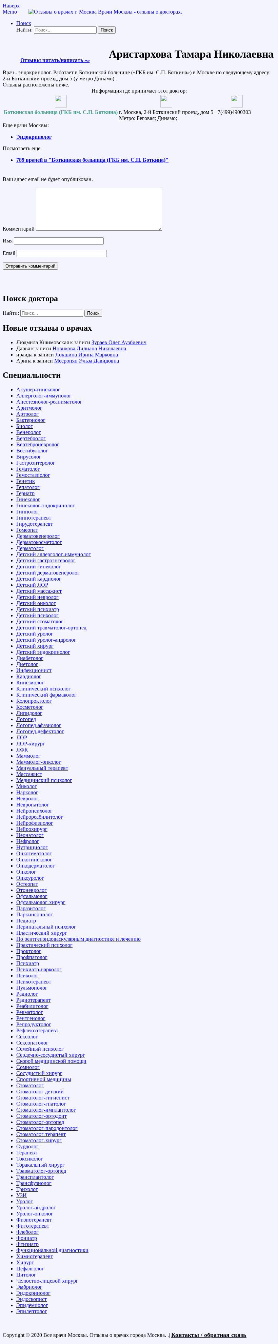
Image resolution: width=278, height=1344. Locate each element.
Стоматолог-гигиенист (43, 1097)
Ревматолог (29, 1012)
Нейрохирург (31, 829)
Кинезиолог (30, 682)
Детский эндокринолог (43, 652)
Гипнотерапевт (33, 518)
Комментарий (19, 229)
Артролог (27, 414)
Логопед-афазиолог (38, 725)
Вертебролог (31, 438)
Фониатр (26, 1238)
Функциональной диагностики (52, 1250)
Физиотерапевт (34, 1220)
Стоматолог (30, 1085)
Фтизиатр (27, 1244)
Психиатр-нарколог (39, 969)
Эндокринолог (34, 137)
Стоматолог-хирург (39, 1140)
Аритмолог (29, 408)
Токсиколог (29, 1159)
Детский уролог (34, 634)
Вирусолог (28, 457)
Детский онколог (36, 603)
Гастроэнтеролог (35, 463)
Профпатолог (31, 957)
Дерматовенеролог (38, 536)
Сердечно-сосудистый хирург (50, 1055)
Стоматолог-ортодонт (41, 1116)
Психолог (27, 975)
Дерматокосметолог (39, 542)
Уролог (24, 1201)
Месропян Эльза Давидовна (86, 361)
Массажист (29, 774)
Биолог (24, 426)
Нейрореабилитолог (39, 817)
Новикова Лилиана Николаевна (89, 348)
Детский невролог (37, 597)
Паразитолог (31, 908)
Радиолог (27, 994)
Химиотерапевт (34, 1256)
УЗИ (21, 1195)
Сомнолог (28, 1067)
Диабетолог (29, 658)
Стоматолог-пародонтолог (47, 1128)
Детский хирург (35, 646)
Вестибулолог (32, 450)
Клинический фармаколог (46, 695)
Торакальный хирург (40, 1165)
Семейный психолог (40, 1049)
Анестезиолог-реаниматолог (49, 402)
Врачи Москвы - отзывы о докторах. (140, 12)
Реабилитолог (32, 1006)
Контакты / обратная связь (208, 1334)
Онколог (26, 872)
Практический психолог (44, 945)
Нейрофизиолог (34, 823)
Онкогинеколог (34, 859)
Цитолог (26, 1275)
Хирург (25, 1262)
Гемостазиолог (33, 475)
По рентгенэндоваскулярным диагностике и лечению (78, 939)
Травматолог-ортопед (41, 1171)
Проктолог (28, 951)
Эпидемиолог (32, 1305)
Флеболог (27, 1232)
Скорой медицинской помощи (51, 1061)
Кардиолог (28, 676)
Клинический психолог (43, 689)
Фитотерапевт (32, 1226)
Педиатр (26, 920)
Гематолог (28, 469)
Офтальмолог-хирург (40, 902)
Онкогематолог (34, 853)
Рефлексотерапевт (37, 1030)
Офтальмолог (31, 896)
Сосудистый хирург (39, 1073)
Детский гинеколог (38, 566)
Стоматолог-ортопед (40, 1122)
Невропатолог (32, 804)
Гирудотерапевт (34, 524)
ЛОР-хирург (30, 743)
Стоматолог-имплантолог (46, 1110)
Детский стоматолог (39, 621)
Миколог (26, 786)
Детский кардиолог (38, 579)
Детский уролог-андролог (46, 640)
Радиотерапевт (33, 1000)
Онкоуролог (30, 878)
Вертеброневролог (37, 444)
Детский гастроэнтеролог (46, 560)
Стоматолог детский (40, 1091)
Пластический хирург (41, 933)
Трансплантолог (35, 1177)
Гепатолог (28, 487)
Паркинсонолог (34, 914)
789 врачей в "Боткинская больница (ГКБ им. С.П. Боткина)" (92, 160)
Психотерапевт (33, 982)
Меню (10, 12)
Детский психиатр (37, 609)
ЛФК (22, 750)
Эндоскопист (31, 1299)
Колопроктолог (34, 701)
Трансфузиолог (34, 1183)
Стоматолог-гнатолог (41, 1104)
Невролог (27, 798)
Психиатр (27, 963)
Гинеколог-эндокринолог (45, 505)
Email (9, 253)
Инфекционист (34, 670)
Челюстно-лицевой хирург (47, 1281)
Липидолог (29, 713)
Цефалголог (30, 1268)
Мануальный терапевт (42, 768)
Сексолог (27, 1036)
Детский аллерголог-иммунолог (53, 554)
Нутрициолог (32, 847)
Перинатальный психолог (46, 927)
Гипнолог (27, 511)
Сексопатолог (32, 1043)
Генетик (25, 481)
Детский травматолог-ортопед (51, 627)
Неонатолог (30, 835)
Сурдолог (27, 1146)
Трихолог (27, 1189)
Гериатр (25, 493)
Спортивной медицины (43, 1079)
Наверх (11, 5)
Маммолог (28, 756)
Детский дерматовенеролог (48, 573)
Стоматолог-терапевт (41, 1134)
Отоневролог (31, 890)
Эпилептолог (31, 1311)
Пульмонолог (31, 988)
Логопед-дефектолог (40, 731)
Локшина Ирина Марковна (86, 354)
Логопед (26, 719)
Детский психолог (37, 615)
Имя (8, 241)
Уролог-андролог (36, 1207)
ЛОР (21, 737)
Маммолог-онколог (38, 762)
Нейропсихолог (34, 811)
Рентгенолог (30, 1018)
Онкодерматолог (35, 866)
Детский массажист (39, 591)
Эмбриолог (29, 1287)
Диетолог (27, 664)
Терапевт (26, 1152)
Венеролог (28, 432)
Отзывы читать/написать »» (55, 60)
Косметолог (29, 707)
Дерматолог (30, 548)
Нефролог (27, 841)
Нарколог (27, 792)
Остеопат (27, 884)
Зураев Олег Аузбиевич (119, 342)
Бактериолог (30, 420)
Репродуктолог (33, 1024)
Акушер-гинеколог (38, 389)
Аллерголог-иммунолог (44, 395)
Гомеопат (27, 530)
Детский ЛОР (32, 585)
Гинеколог (28, 499)
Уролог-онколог (34, 1213)
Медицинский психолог (44, 780)
